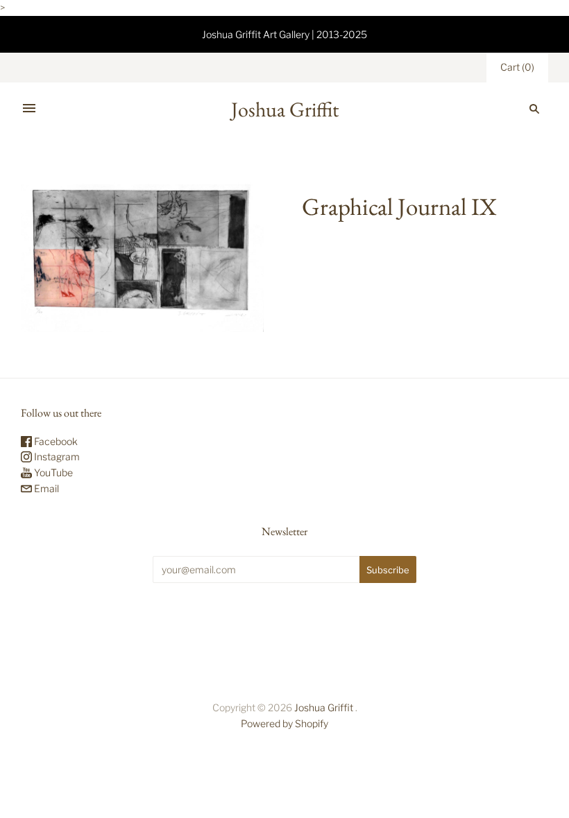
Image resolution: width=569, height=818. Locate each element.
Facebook (55, 441)
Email (45, 488)
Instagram (56, 456)
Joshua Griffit (324, 707)
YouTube (52, 472)
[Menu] (29, 108)
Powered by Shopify (284, 723)
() (517, 67)
